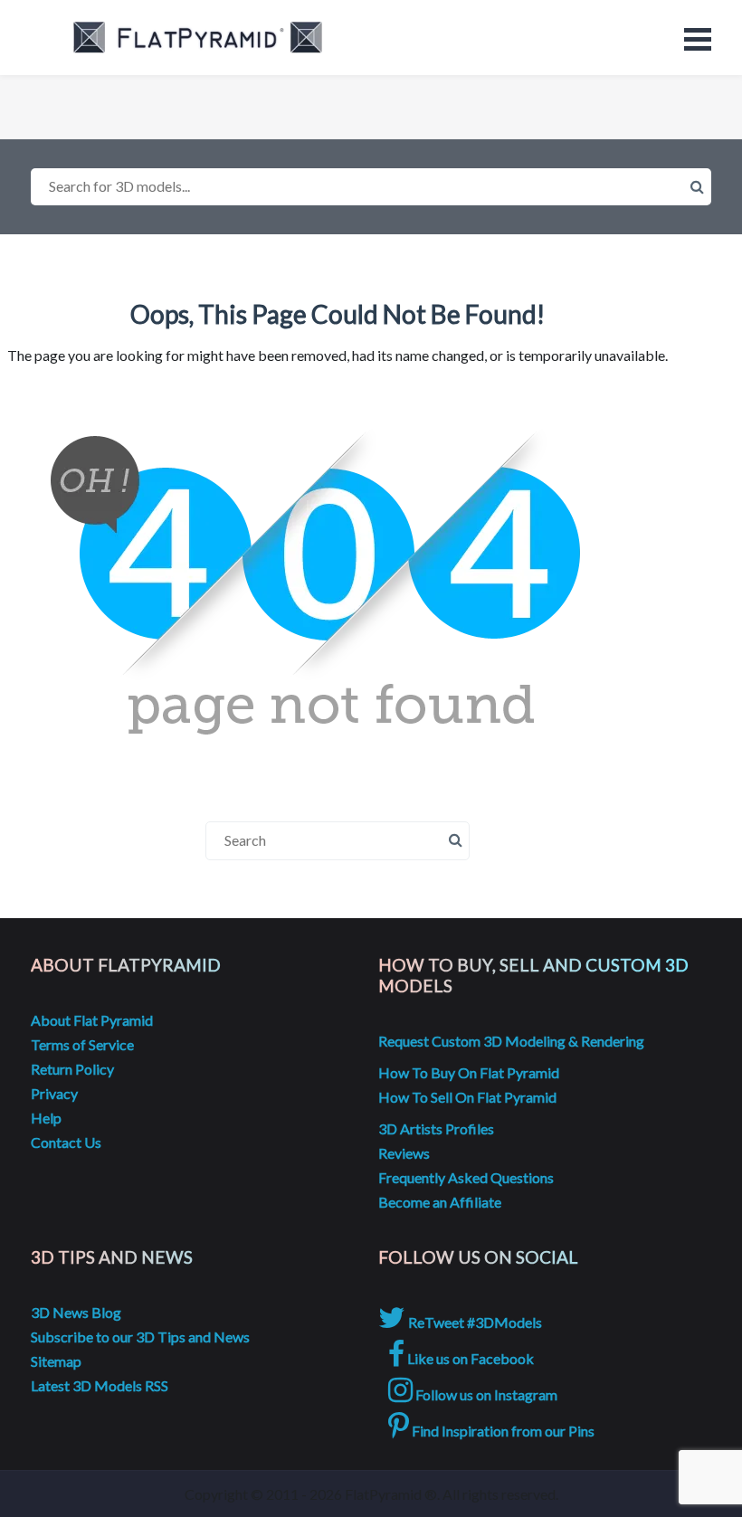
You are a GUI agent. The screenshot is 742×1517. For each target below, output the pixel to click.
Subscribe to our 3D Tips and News (140, 1336)
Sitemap (56, 1361)
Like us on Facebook (469, 1358)
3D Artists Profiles (436, 1128)
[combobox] (371, 186)
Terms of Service (82, 1044)
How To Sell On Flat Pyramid (467, 1096)
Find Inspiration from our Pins (502, 1430)
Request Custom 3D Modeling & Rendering (511, 1040)
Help (46, 1117)
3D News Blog (76, 1312)
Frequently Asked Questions (466, 1177)
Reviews (404, 1152)
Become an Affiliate (439, 1201)
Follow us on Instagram (485, 1394)
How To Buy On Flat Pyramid (468, 1072)
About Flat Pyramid (92, 1020)
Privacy (54, 1093)
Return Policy (72, 1068)
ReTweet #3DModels (473, 1322)
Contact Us (66, 1142)
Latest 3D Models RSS (99, 1385)
